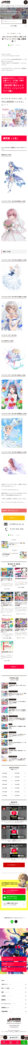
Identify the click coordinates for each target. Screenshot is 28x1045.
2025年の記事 (20, 773)
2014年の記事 (7, 795)
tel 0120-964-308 (14, 1025)
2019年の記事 (20, 784)
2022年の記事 (7, 780)
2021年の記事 (20, 780)
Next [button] (23, 1037)
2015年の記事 (20, 791)
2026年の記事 (7, 773)
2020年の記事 (7, 784)
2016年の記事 (7, 791)
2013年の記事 (20, 795)
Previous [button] (5, 1037)
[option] (14, 1037)
